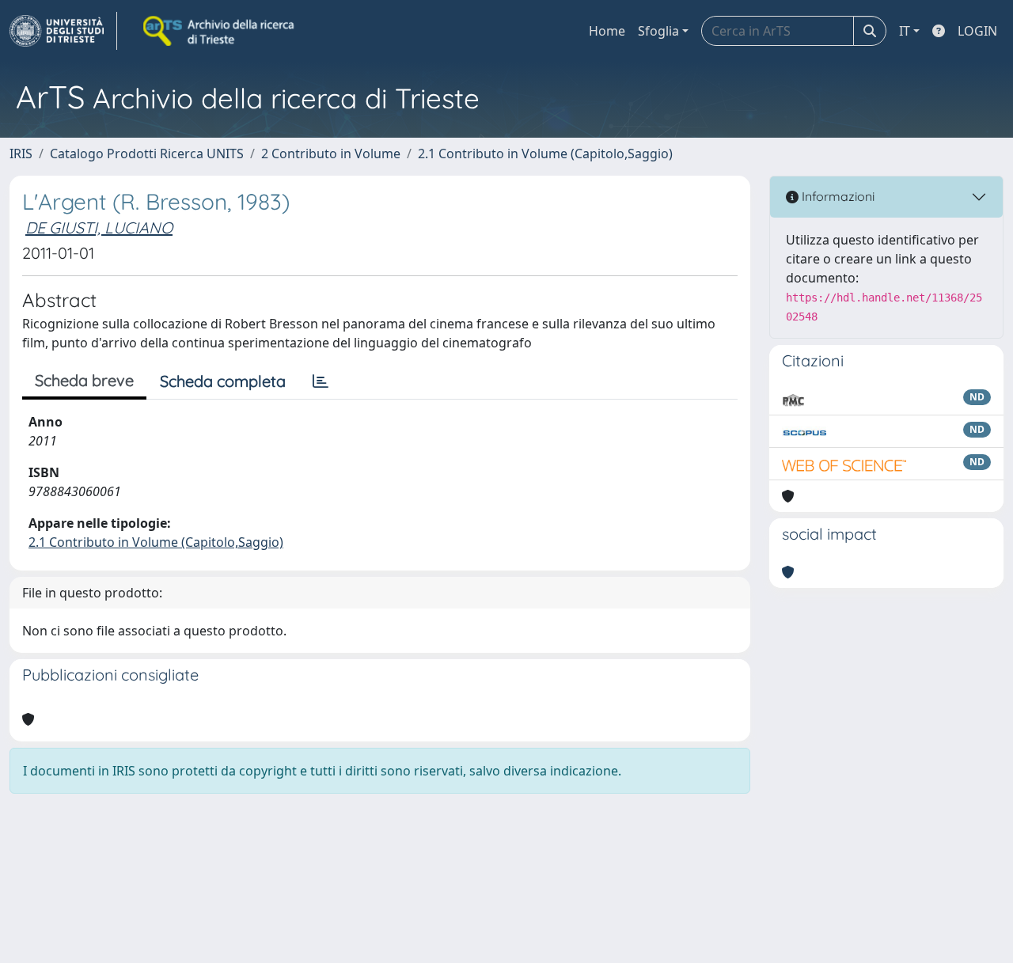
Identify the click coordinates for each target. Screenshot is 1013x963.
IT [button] (904, 31)
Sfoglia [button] (658, 31)
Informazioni (837, 196)
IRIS (20, 153)
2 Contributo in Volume (330, 153)
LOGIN (977, 31)
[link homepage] (63, 31)
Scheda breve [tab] (84, 380)
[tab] (320, 381)
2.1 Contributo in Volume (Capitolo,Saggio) (545, 153)
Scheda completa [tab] (223, 381)
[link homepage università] (220, 31)
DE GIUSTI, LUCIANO (99, 227)
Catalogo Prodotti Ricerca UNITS (147, 153)
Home (607, 31)
